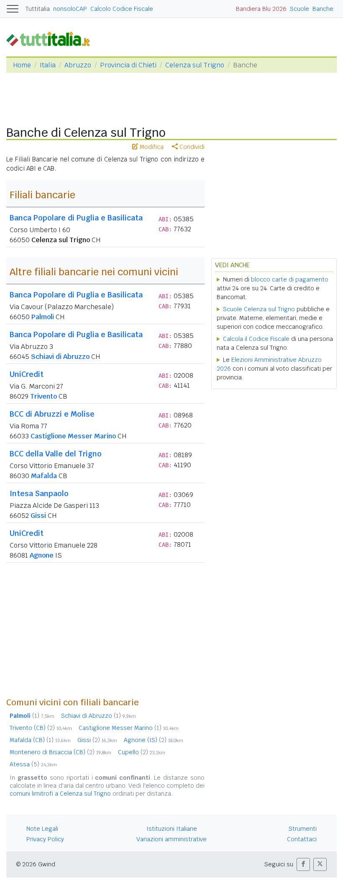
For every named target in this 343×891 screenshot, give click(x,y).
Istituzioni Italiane (171, 828)
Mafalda (44, 475)
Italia (48, 65)
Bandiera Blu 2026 (261, 9)
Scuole (299, 9)
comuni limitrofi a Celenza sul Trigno (60, 793)
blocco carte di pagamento (289, 279)
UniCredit (27, 374)
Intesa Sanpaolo (39, 493)
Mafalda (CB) (40, 740)
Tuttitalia (38, 9)
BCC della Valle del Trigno (56, 453)
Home (22, 65)
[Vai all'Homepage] (51, 38)
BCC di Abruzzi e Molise (52, 414)
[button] (303, 864)
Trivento (43, 396)
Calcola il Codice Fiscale (256, 339)
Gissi (38, 515)
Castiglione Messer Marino (73, 436)
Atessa (33, 764)
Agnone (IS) (153, 740)
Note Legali (42, 828)
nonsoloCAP (70, 9)
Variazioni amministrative (171, 839)
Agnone (42, 555)
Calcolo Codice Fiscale (121, 9)
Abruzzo (77, 65)
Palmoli (42, 316)
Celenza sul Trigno (194, 65)
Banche (322, 9)
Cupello (141, 752)
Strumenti (303, 828)
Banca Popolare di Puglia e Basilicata (76, 218)
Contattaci (302, 839)
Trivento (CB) (41, 728)
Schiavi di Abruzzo (60, 356)
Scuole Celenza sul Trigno (259, 309)
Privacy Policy (45, 839)
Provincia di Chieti (128, 65)
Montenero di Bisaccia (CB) (60, 752)
